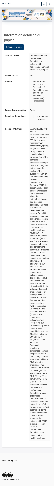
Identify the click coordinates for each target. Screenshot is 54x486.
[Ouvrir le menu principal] (49, 4)
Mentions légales (9, 460)
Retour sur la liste (13, 47)
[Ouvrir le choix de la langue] (43, 4)
